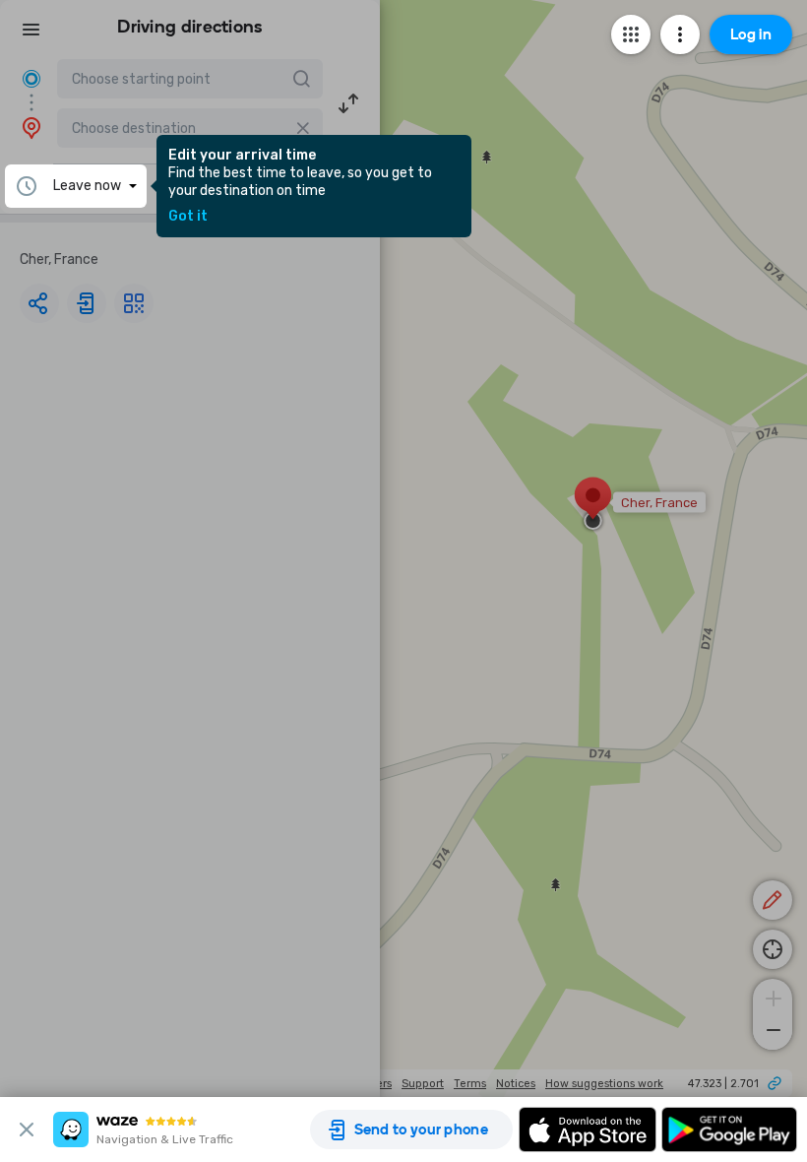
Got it (188, 217)
